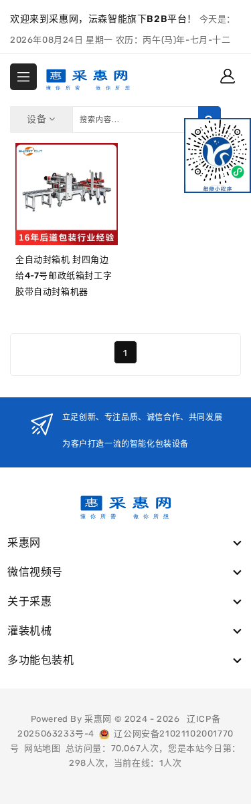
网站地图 (42, 748)
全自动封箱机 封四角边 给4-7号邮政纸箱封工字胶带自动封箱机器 (63, 275)
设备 (38, 119)
